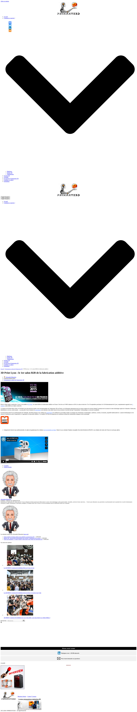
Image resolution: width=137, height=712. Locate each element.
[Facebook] (10, 22)
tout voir (26, 534)
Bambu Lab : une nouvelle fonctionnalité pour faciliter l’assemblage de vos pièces (22, 538)
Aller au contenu (5, 1)
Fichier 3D (9, 173)
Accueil (6, 16)
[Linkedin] (10, 28)
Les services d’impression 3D (11, 178)
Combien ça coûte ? (9, 180)
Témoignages (10, 174)
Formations (6, 181)
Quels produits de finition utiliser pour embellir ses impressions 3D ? (19, 536)
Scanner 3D (7, 175)
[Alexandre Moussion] (10, 498)
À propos (6, 465)
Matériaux (9, 171)
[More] (10, 30)
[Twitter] (10, 25)
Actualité (6, 177)
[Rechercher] (24, 621)
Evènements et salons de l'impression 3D (13, 369)
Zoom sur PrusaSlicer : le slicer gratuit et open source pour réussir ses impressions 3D (23, 539)
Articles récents (7, 467)
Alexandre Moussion (11, 377)
